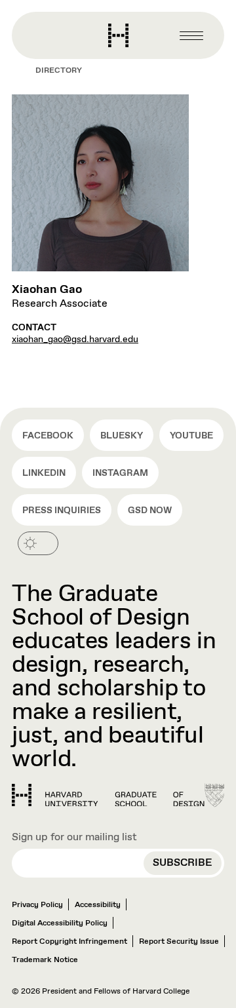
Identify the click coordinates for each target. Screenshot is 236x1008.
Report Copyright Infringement (69, 942)
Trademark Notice (45, 960)
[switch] (38, 543)
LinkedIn (44, 473)
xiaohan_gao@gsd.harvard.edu (75, 339)
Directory (58, 71)
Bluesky (121, 436)
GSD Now (150, 510)
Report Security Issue (179, 942)
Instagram (120, 473)
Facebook (47, 436)
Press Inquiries (61, 510)
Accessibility (98, 905)
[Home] (108, 795)
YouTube (191, 436)
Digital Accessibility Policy (60, 923)
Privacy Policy (37, 905)
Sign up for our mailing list (74, 837)
